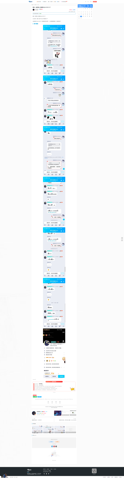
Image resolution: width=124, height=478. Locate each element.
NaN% (120, 477)
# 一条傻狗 (34, 396)
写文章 (95, 1)
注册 (57, 441)
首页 (33, 4)
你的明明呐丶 (37, 9)
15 (40, 413)
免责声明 (48, 469)
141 (38, 413)
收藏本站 (116, 477)
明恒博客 (49, 470)
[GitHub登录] (56, 446)
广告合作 (51, 469)
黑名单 (35, 4)
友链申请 (44, 469)
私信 (74, 9)
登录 (51, 441)
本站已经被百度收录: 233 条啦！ (47, 471)
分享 (112, 477)
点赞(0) (109, 477)
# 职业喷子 (39, 396)
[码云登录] (54, 446)
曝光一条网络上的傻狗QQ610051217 (42, 7)
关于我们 (55, 469)
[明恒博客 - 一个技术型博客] (29, 469)
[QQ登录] (52, 446)
